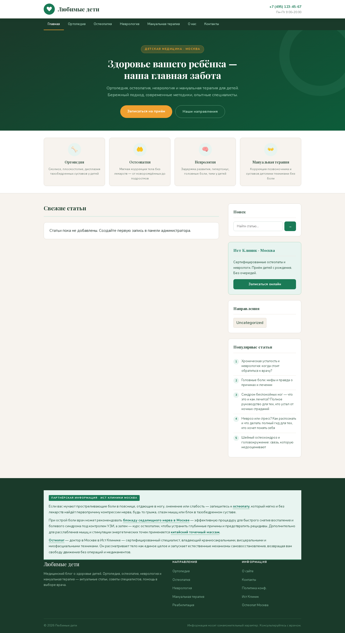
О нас (192, 24)
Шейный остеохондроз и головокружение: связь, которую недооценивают (267, 442)
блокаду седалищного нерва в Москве (156, 520)
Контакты (211, 24)
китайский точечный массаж (195, 532)
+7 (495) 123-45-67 (285, 6)
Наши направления (200, 111)
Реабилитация (183, 605)
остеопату (241, 506)
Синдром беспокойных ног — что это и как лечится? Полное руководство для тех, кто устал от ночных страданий (267, 401)
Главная (54, 24)
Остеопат (56, 540)
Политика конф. (254, 588)
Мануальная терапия (163, 24)
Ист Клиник (250, 597)
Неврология (129, 24)
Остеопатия (103, 24)
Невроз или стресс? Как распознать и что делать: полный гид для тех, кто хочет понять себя (268, 423)
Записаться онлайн (265, 284)
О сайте (248, 571)
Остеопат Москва (255, 605)
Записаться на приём (146, 111)
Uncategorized (249, 322)
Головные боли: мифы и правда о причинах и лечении (267, 382)
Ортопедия (77, 24)
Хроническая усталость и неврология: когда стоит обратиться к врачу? (260, 366)
